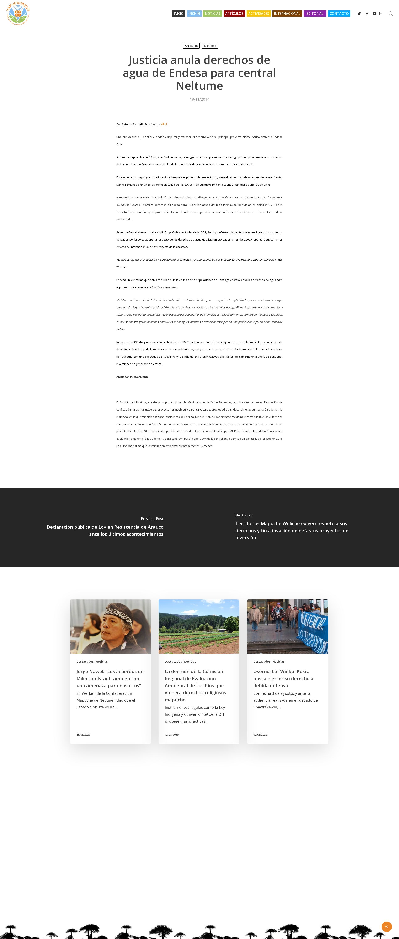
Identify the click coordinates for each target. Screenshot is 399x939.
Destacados (85, 662)
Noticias (210, 46)
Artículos (191, 46)
